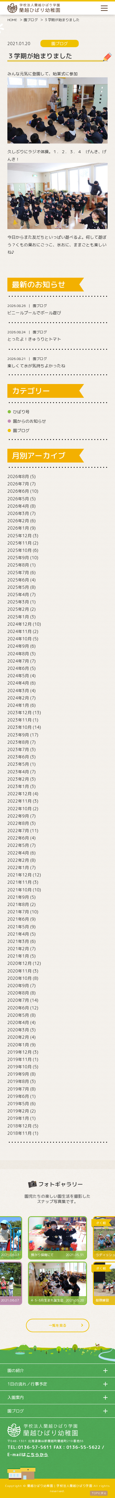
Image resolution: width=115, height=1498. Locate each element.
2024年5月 (18, 675)
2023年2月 (18, 779)
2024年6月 (18, 668)
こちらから (37, 1454)
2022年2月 (18, 860)
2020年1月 (18, 1044)
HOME (12, 19)
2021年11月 (19, 882)
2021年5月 (18, 926)
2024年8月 (18, 653)
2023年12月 (19, 712)
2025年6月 (18, 580)
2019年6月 (18, 1096)
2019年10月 (19, 1066)
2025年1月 (18, 617)
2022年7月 (18, 830)
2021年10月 (19, 890)
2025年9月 (18, 557)
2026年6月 (18, 491)
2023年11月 (19, 720)
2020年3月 (18, 1030)
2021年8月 (18, 904)
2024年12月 (19, 624)
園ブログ (31, 19)
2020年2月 (18, 1037)
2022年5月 (18, 845)
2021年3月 (18, 941)
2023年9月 (18, 735)
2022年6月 (18, 838)
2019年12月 (19, 1052)
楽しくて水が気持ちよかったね (36, 365)
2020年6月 (18, 1008)
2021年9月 (18, 897)
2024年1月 (18, 705)
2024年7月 (18, 661)
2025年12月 (19, 535)
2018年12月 (19, 1126)
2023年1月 (18, 786)
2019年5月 (18, 1103)
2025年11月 (19, 543)
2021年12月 (19, 875)
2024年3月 (18, 690)
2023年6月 (18, 757)
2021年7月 (18, 912)
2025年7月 (18, 572)
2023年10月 (19, 727)
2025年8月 (18, 565)
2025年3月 (18, 602)
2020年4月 (18, 1022)
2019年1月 (18, 1118)
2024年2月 (18, 698)
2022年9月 (18, 816)
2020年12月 (19, 963)
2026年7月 (18, 484)
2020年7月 (18, 1000)
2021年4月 (18, 934)
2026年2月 (18, 520)
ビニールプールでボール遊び (34, 312)
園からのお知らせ (29, 421)
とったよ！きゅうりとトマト (34, 339)
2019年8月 (18, 1081)
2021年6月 (18, 919)
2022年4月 (18, 853)
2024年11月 (19, 631)
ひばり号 (21, 411)
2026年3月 (18, 513)
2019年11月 (19, 1059)
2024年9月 (18, 646)
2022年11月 (19, 801)
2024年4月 (18, 683)
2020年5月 (18, 1015)
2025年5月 (18, 587)
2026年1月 (18, 528)
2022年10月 (19, 808)
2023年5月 (18, 764)
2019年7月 (18, 1089)
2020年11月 (19, 971)
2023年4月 (18, 771)
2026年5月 (18, 498)
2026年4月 (18, 506)
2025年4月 (18, 594)
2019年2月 (18, 1111)
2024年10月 (19, 638)
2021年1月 (18, 956)
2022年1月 (18, 867)
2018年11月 (19, 1133)
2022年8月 (18, 823)
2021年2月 (18, 948)
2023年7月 (18, 749)
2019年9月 (18, 1074)
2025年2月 (18, 609)
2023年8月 (18, 742)
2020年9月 (18, 985)
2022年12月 (19, 793)
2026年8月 (18, 476)
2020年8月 (18, 993)
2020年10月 (19, 978)
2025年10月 (19, 550)
